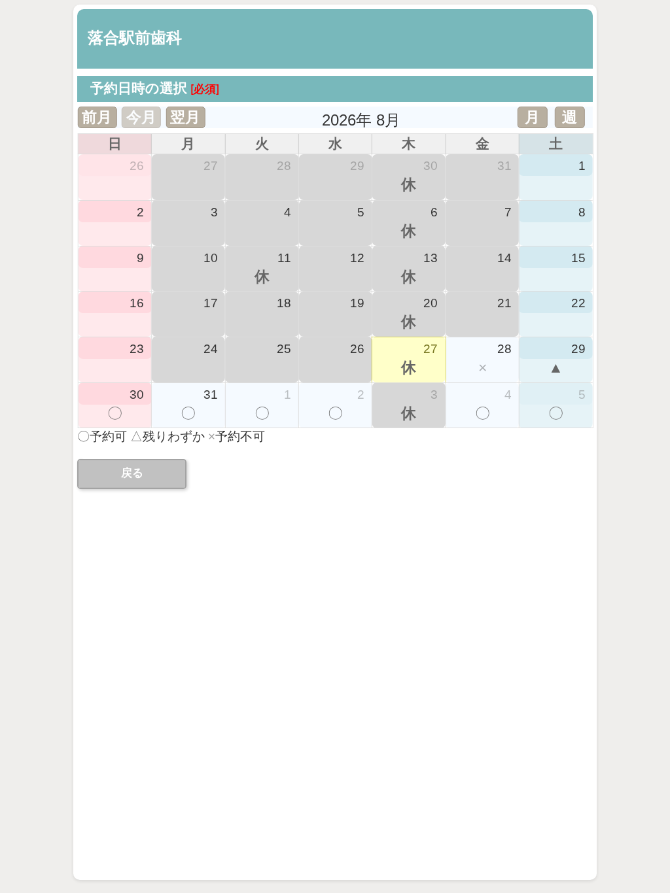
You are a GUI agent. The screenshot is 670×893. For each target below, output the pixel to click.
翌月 (185, 117)
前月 (97, 117)
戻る (132, 473)
